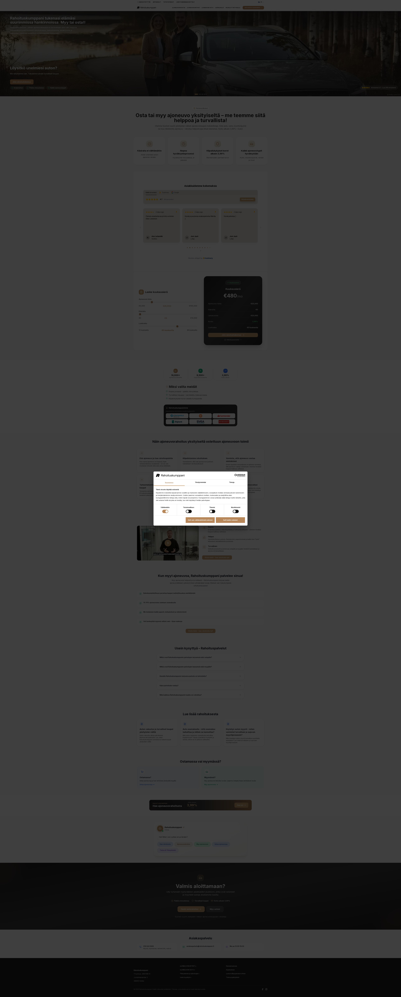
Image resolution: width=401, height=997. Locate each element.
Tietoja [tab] (231, 482)
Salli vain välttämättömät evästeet (200, 520)
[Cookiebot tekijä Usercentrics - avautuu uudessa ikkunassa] (236, 475)
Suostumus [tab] (169, 483)
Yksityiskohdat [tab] (200, 482)
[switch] (189, 511)
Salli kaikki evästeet (230, 520)
